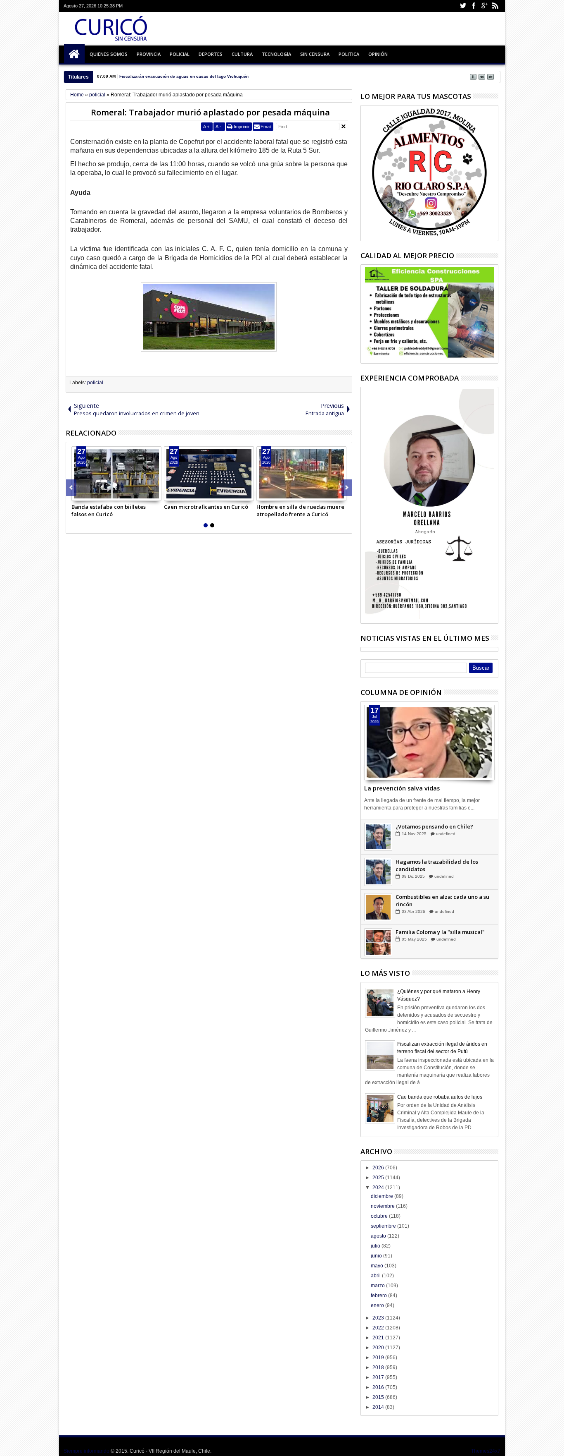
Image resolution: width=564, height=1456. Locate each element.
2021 (378, 1338)
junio (377, 1256)
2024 (378, 1187)
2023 (378, 1318)
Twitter (462, 6)
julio (376, 1246)
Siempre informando (86, 1451)
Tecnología (276, 54)
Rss (495, 6)
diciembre (382, 1196)
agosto (379, 1236)
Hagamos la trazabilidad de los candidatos (437, 873)
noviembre (383, 1206)
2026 (378, 1168)
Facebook (473, 6)
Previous (346, 487)
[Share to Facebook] (78, 494)
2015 (378, 1397)
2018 (378, 1367)
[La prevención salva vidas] (429, 742)
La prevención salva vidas (402, 788)
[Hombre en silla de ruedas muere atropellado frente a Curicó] (301, 473)
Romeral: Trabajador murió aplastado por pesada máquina (210, 112)
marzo (378, 1285)
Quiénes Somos (109, 54)
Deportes (211, 54)
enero (378, 1305)
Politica (349, 54)
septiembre (384, 1226)
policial (95, 383)
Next (71, 487)
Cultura (242, 54)
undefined (445, 842)
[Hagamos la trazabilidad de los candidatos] (378, 880)
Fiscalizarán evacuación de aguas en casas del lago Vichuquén (184, 76)
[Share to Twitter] (87, 494)
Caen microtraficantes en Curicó (206, 506)
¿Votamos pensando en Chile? (434, 834)
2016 (378, 1387)
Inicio (74, 54)
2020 (378, 1348)
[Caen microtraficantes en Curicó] (208, 473)
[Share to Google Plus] (96, 494)
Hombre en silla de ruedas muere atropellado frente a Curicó (300, 510)
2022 (378, 1328)
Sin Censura (314, 54)
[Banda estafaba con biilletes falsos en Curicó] (116, 473)
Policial (180, 54)
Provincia (149, 54)
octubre (380, 1216)
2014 (378, 1407)
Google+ (484, 6)
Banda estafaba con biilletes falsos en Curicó (108, 510)
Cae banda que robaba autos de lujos (439, 1097)
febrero (379, 1295)
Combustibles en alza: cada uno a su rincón (442, 908)
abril (376, 1276)
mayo (377, 1266)
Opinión (378, 54)
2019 (378, 1357)
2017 (378, 1377)
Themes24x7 (485, 1451)
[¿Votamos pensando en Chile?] (378, 845)
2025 (378, 1178)
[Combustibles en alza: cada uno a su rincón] (378, 915)
